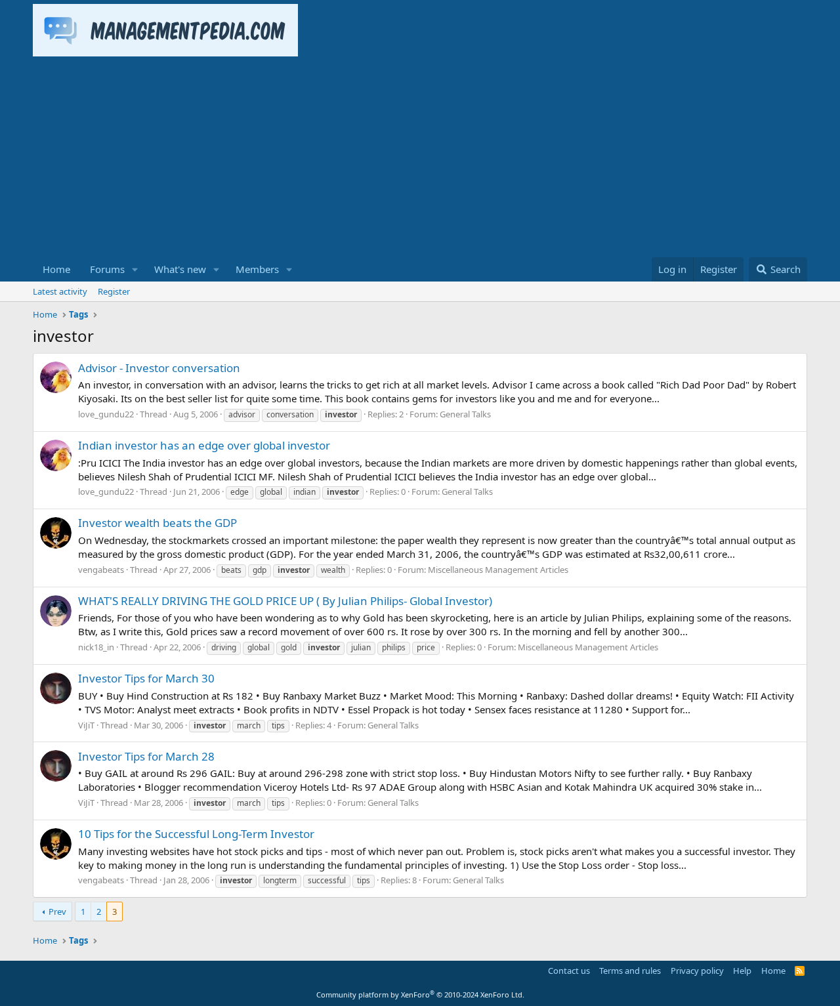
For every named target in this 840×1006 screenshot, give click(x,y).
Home (56, 269)
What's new (180, 269)
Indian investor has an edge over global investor (204, 445)
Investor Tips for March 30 (146, 678)
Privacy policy (697, 970)
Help (742, 970)
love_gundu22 (106, 414)
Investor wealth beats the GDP (157, 522)
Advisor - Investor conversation (159, 367)
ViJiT (86, 725)
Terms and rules (630, 970)
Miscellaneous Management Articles (498, 570)
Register (114, 291)
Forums (107, 269)
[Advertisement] (420, 159)
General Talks (465, 414)
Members (257, 269)
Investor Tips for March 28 (146, 756)
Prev (57, 911)
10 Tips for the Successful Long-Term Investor (196, 833)
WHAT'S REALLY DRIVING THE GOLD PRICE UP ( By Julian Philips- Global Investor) (285, 600)
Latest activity (60, 291)
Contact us (569, 970)
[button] (135, 269)
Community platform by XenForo (420, 994)
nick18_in (96, 647)
